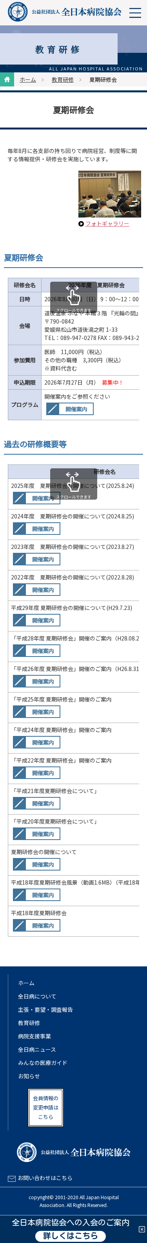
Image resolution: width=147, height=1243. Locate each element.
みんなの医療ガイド (42, 1063)
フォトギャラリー (107, 223)
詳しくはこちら (70, 1236)
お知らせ (29, 1076)
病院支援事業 (34, 1036)
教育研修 (63, 79)
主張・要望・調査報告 (45, 1009)
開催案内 (76, 409)
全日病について (37, 996)
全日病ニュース (37, 1049)
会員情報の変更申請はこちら (45, 1107)
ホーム (28, 79)
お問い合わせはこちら (45, 1178)
